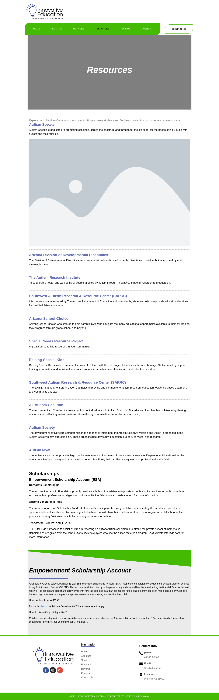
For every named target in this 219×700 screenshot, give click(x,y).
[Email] (141, 663)
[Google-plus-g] (60, 670)
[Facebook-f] (46, 670)
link (43, 606)
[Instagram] (53, 670)
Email (147, 663)
